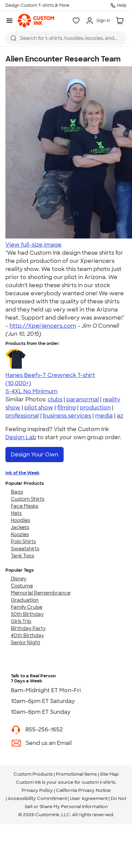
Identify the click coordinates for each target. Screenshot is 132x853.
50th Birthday (27, 614)
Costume (22, 586)
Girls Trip (21, 621)
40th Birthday (27, 635)
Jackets (20, 527)
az (120, 415)
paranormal (82, 399)
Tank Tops (22, 556)
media (104, 415)
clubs (55, 399)
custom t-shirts (98, 782)
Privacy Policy (37, 790)
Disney (18, 579)
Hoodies (20, 520)
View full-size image (33, 244)
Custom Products (33, 774)
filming (66, 407)
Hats (16, 513)
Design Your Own (34, 454)
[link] (36, 20)
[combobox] (66, 38)
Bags (17, 492)
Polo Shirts (23, 541)
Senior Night (25, 642)
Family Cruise (26, 607)
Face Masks (24, 506)
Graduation (25, 600)
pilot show (38, 407)
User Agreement (89, 798)
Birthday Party (28, 628)
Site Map (109, 774)
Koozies (20, 534)
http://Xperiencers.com (42, 325)
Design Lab (20, 437)
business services (67, 415)
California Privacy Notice (83, 790)
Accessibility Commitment (37, 798)
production (95, 407)
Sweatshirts (25, 549)
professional (22, 415)
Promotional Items (76, 774)
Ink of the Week (22, 473)
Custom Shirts (27, 499)
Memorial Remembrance (40, 593)
